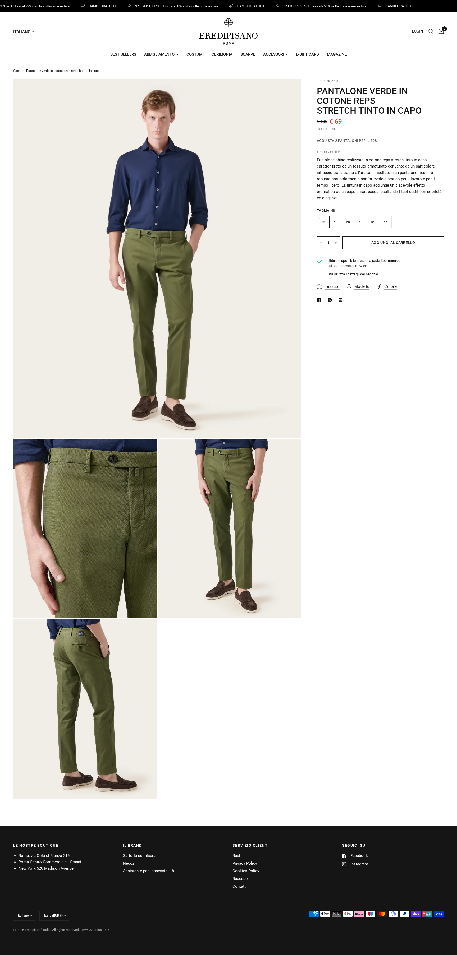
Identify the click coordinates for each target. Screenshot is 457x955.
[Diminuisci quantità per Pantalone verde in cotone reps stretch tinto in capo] (321, 243)
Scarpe (247, 54)
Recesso (240, 878)
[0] (440, 31)
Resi (236, 855)
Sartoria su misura (139, 855)
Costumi (195, 54)
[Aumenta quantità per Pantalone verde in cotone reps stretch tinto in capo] (336, 243)
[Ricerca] (431, 31)
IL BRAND (132, 845)
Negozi (129, 863)
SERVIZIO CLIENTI (250, 845)
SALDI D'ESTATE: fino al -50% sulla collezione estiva (171, 6)
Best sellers (123, 54)
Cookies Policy (245, 871)
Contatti (239, 886)
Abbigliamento (159, 54)
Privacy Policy (244, 863)
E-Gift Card (307, 54)
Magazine (337, 54)
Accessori (273, 54)
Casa (17, 71)
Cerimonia (222, 54)
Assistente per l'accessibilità (148, 871)
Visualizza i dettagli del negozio (353, 274)
